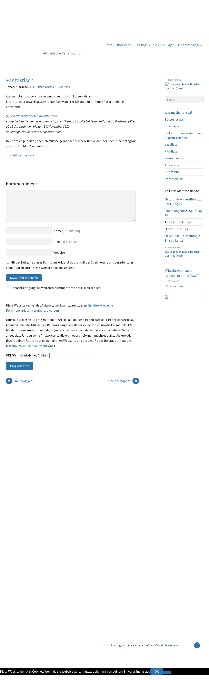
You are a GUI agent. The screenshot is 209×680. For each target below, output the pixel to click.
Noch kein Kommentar (22, 155)
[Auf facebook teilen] (132, 156)
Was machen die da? (178, 112)
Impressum (173, 172)
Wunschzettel (174, 158)
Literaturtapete (122, 381)
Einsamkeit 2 (174, 240)
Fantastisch (20, 80)
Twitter (5, 677)
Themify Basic (156, 645)
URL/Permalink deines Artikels (27, 355)
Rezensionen (174, 286)
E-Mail (57, 242)
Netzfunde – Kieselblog (181, 199)
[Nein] (167, 672)
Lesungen (142, 45)
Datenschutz (174, 179)
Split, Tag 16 (173, 204)
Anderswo (64, 86)
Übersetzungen (190, 45)
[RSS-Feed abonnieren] (189, 645)
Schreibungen (164, 45)
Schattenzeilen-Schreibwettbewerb (33, 116)
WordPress (174, 645)
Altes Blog (172, 165)
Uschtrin (66, 96)
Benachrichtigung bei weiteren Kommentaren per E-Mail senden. (56, 288)
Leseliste (171, 144)
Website (59, 252)
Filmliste (171, 151)
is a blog (52, 34)
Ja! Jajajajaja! (20, 381)
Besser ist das (174, 119)
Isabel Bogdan (46, 86)
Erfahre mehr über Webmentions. (30, 346)
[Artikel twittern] (137, 156)
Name (57, 231)
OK (157, 671)
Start (108, 45)
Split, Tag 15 (183, 229)
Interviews (172, 126)
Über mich (123, 45)
